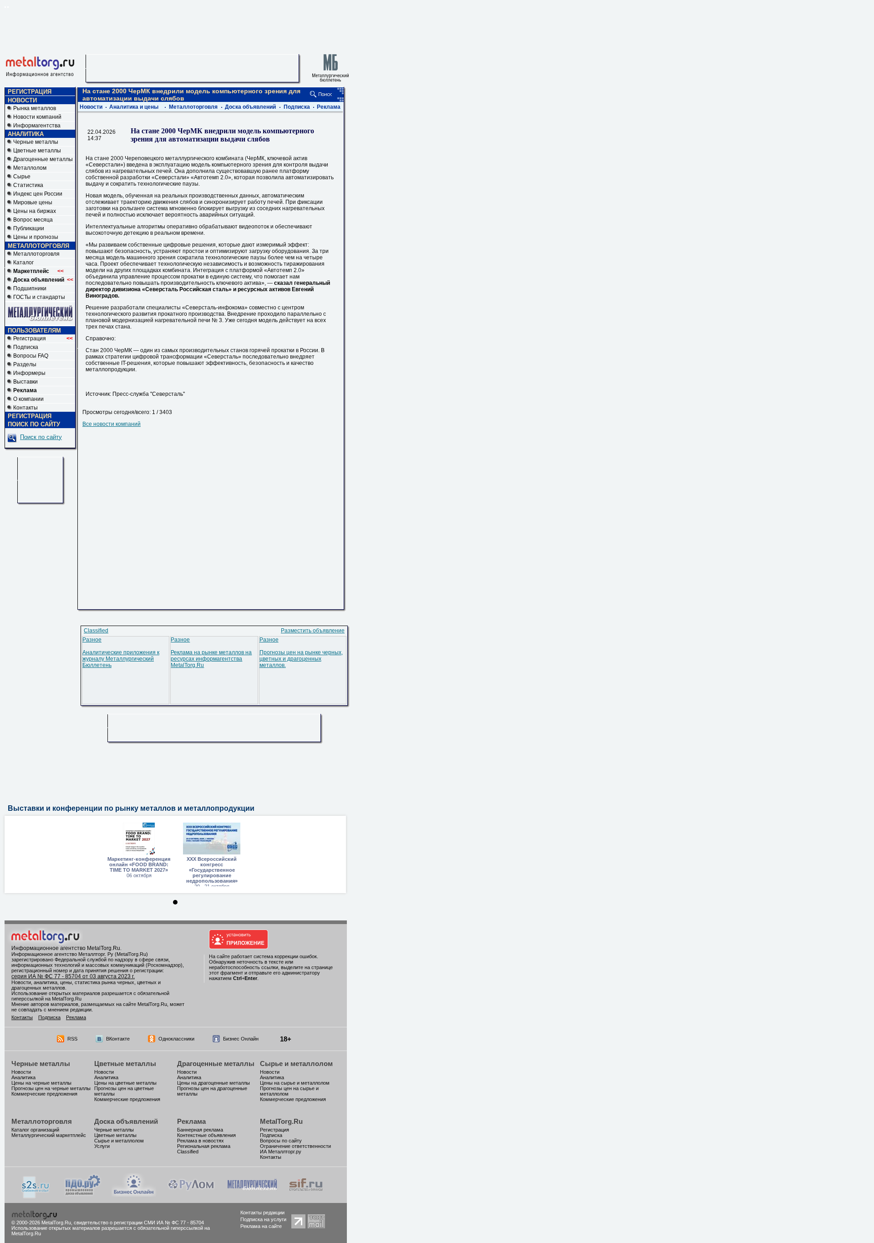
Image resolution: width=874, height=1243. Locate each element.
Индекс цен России (37, 194)
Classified (96, 630)
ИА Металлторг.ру (280, 1151)
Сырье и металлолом (296, 1063)
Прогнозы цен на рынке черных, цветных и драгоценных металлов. (301, 658)
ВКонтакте (118, 1038)
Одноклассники (176, 1038)
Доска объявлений (250, 107)
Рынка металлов (34, 108)
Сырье (21, 176)
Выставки (25, 382)
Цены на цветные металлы (125, 1083)
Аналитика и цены (133, 107)
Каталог (23, 262)
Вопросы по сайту (281, 1140)
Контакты (25, 407)
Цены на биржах (34, 211)
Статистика (28, 185)
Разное (92, 640)
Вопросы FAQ (30, 356)
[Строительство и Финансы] (306, 1195)
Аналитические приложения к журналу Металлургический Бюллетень (120, 658)
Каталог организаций (35, 1129)
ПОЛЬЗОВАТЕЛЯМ (34, 330)
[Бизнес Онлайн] (134, 1195)
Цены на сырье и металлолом (295, 1083)
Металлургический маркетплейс (48, 1135)
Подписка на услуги (263, 1219)
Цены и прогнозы (35, 237)
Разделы (24, 364)
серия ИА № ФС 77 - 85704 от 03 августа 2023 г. (73, 976)
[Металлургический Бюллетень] (252, 1195)
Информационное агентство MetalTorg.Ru (65, 948)
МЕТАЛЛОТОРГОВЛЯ (38, 246)
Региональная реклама (203, 1146)
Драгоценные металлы (43, 159)
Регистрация (43, 338)
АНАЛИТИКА (26, 134)
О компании (28, 399)
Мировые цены (32, 202)
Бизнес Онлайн (241, 1038)
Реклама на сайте (261, 1226)
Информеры (29, 373)
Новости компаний (37, 117)
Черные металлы (35, 142)
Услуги (102, 1146)
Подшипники (29, 288)
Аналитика (23, 1077)
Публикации (28, 228)
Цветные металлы (37, 150)
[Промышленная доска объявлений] (82, 1195)
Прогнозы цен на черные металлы (51, 1088)
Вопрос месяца (33, 220)
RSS (72, 1038)
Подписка (25, 347)
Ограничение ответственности (295, 1146)
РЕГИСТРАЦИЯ (29, 91)
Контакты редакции (262, 1212)
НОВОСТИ (22, 100)
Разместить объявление (313, 630)
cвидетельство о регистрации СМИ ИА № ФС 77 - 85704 (139, 1222)
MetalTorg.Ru (281, 1121)
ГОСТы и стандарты (39, 297)
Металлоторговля (36, 254)
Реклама (328, 107)
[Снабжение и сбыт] (36, 1196)
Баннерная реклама (200, 1129)
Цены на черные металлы (41, 1083)
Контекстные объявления (206, 1135)
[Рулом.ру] (191, 1195)
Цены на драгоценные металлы (213, 1083)
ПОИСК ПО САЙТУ (34, 424)
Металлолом (29, 168)
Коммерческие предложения (44, 1093)
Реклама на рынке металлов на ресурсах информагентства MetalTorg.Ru (211, 658)
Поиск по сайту (41, 437)
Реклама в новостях (200, 1140)
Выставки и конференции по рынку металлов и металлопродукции (131, 808)
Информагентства (37, 125)
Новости (91, 107)
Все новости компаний (111, 424)
